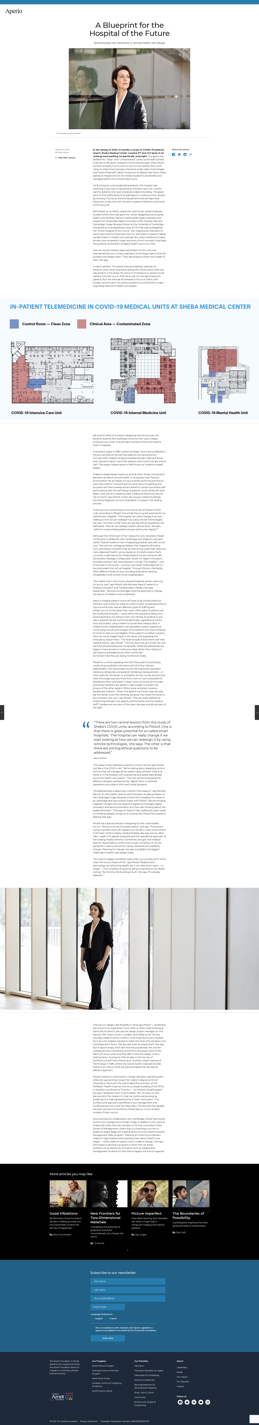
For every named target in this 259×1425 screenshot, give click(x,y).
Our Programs (99, 1361)
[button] (210, 1212)
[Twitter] (187, 1402)
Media (180, 1372)
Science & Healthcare (144, 1380)
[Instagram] (207, 1402)
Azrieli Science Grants (102, 1391)
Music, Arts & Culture (144, 1392)
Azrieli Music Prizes (101, 1378)
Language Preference (101, 1314)
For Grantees (183, 1381)
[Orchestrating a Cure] (257, 712)
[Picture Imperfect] (2, 712)
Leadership (182, 1367)
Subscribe (107, 1338)
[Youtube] (200, 1402)
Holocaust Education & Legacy (148, 1370)
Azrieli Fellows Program (103, 1366)
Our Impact (182, 1377)
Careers (180, 1386)
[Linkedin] (194, 1402)
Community (140, 1397)
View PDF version (66, 158)
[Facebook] (180, 1402)
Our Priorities (141, 1361)
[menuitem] (89, 1421)
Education (139, 1366)
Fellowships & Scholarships (146, 1375)
